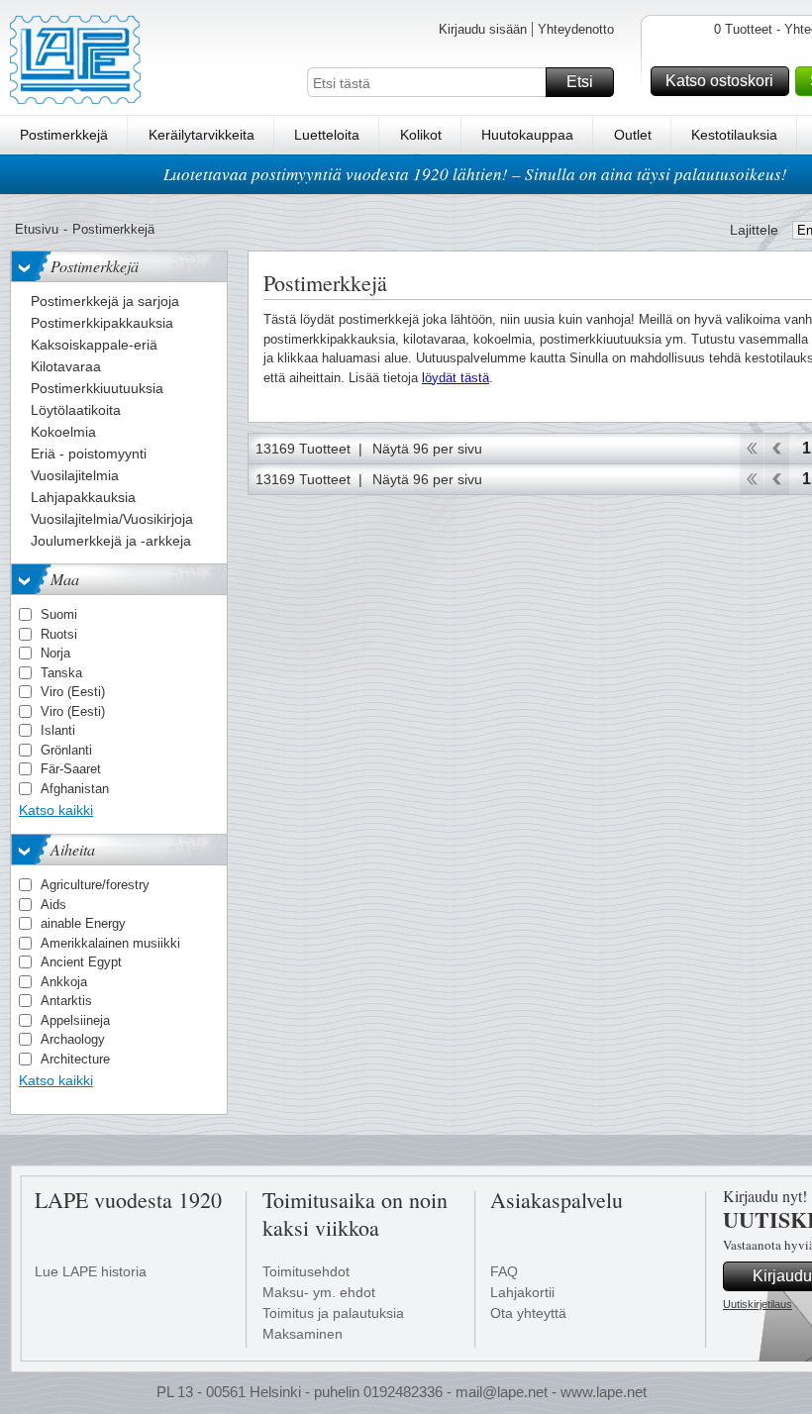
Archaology (73, 1039)
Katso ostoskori (719, 80)
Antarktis (66, 1000)
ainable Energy (83, 923)
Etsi (579, 81)
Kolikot (421, 135)
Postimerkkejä (64, 135)
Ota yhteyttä (528, 1313)
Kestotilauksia (734, 135)
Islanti (58, 730)
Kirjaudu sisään (483, 29)
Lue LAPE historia (91, 1271)
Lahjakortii (522, 1292)
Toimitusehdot (306, 1271)
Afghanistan (75, 788)
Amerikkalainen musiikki (110, 943)
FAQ (504, 1271)
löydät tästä (455, 377)
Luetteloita (326, 135)
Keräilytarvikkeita (201, 135)
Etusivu (36, 229)
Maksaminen (302, 1334)
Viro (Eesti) (73, 691)
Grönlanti (66, 750)
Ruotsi (59, 634)
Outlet (633, 135)
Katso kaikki (56, 810)
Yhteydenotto (576, 29)
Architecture (75, 1059)
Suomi (59, 614)
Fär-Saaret (71, 768)
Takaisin (776, 448)
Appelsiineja (75, 1020)
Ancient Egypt (81, 962)
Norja (55, 653)
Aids (53, 904)
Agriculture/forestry (95, 884)
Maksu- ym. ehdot (318, 1292)
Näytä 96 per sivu (427, 448)
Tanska (61, 672)
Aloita (751, 448)
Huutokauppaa (527, 135)
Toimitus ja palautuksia (333, 1313)
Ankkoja (64, 981)
